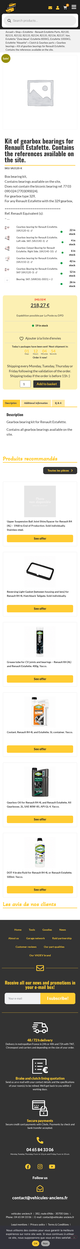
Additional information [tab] (36, 403)
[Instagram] (40, 1166)
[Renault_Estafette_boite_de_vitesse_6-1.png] (7, 269)
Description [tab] (11, 403)
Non (45, 1243)
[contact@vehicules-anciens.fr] (40, 1188)
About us (13, 938)
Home (17, 929)
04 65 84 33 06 (40, 1149)
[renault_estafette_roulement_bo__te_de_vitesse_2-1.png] (7, 248)
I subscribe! (58, 998)
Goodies (47, 929)
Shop (18, 31)
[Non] (74, 1237)
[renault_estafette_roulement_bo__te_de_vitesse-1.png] (7, 238)
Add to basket (47, 384)
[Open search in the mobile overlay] (40, 20)
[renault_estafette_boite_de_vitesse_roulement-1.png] (7, 259)
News (62, 929)
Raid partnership (62, 938)
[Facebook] (27, 1166)
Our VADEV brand (40, 955)
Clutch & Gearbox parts (41, 42)
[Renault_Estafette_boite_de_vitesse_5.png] (7, 227)
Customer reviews (26, 946)
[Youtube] (52, 1166)
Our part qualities (54, 946)
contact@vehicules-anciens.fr (40, 1197)
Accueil (9, 31)
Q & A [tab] (58, 403)
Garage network (35, 938)
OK (35, 1243)
